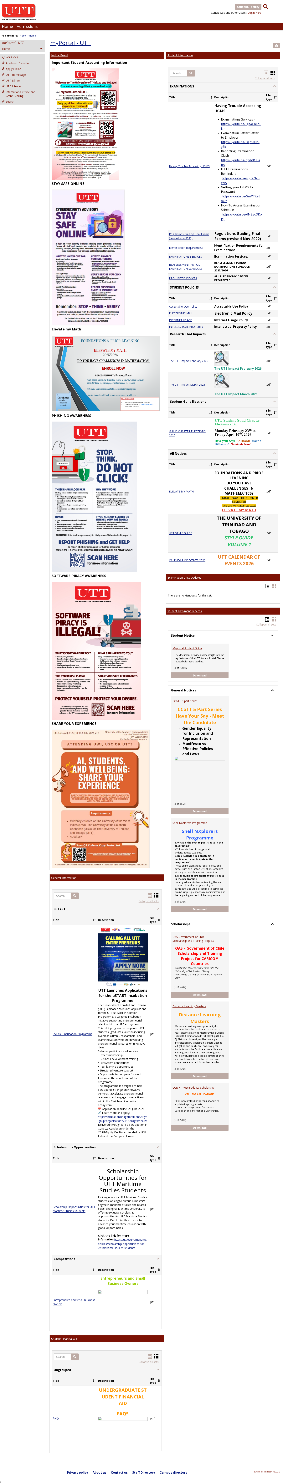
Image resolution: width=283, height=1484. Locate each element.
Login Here (254, 12)
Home (7, 26)
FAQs (56, 1418)
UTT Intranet (14, 86)
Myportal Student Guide (187, 648)
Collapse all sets (149, 901)
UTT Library (13, 80)
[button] (75, 896)
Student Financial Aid (64, 1339)
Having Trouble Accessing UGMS (189, 166)
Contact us (119, 1472)
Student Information (180, 55)
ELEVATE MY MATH (181, 491)
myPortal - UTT (12, 43)
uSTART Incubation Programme (72, 1034)
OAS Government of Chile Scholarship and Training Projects (193, 938)
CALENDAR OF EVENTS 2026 (187, 560)
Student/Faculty (248, 7)
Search (10, 101)
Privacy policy (77, 1472)
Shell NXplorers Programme (189, 823)
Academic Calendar (18, 63)
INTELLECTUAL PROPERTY (186, 327)
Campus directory (173, 1472)
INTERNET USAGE (180, 320)
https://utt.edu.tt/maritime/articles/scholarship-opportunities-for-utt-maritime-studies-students (122, 1244)
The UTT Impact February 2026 (188, 361)
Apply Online (13, 69)
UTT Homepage (16, 75)
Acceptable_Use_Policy (183, 306)
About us (99, 1472)
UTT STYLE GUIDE (180, 533)
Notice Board (59, 55)
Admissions (27, 26)
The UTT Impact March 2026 (187, 384)
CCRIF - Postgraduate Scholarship (193, 1087)
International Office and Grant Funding (20, 94)
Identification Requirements (186, 248)
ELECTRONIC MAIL (181, 313)
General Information (63, 878)
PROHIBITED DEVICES (183, 278)
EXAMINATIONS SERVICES (185, 256)
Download (211, 675)
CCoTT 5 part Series (185, 701)
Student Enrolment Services (184, 611)
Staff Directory (143, 1472)
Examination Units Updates (184, 577)
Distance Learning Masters (189, 1006)
